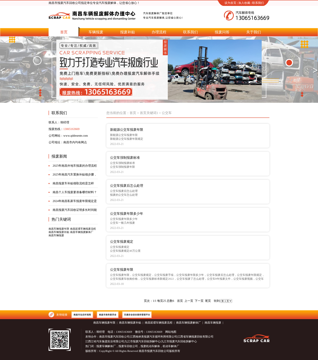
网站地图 (170, 331)
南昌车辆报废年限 (59, 228)
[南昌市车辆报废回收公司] (92, 23)
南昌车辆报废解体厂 (81, 232)
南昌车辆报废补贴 (59, 232)
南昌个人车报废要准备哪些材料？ (75, 192)
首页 (133, 113)
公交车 (167, 113)
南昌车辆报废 (56, 235)
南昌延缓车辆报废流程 (83, 228)
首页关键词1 (149, 113)
